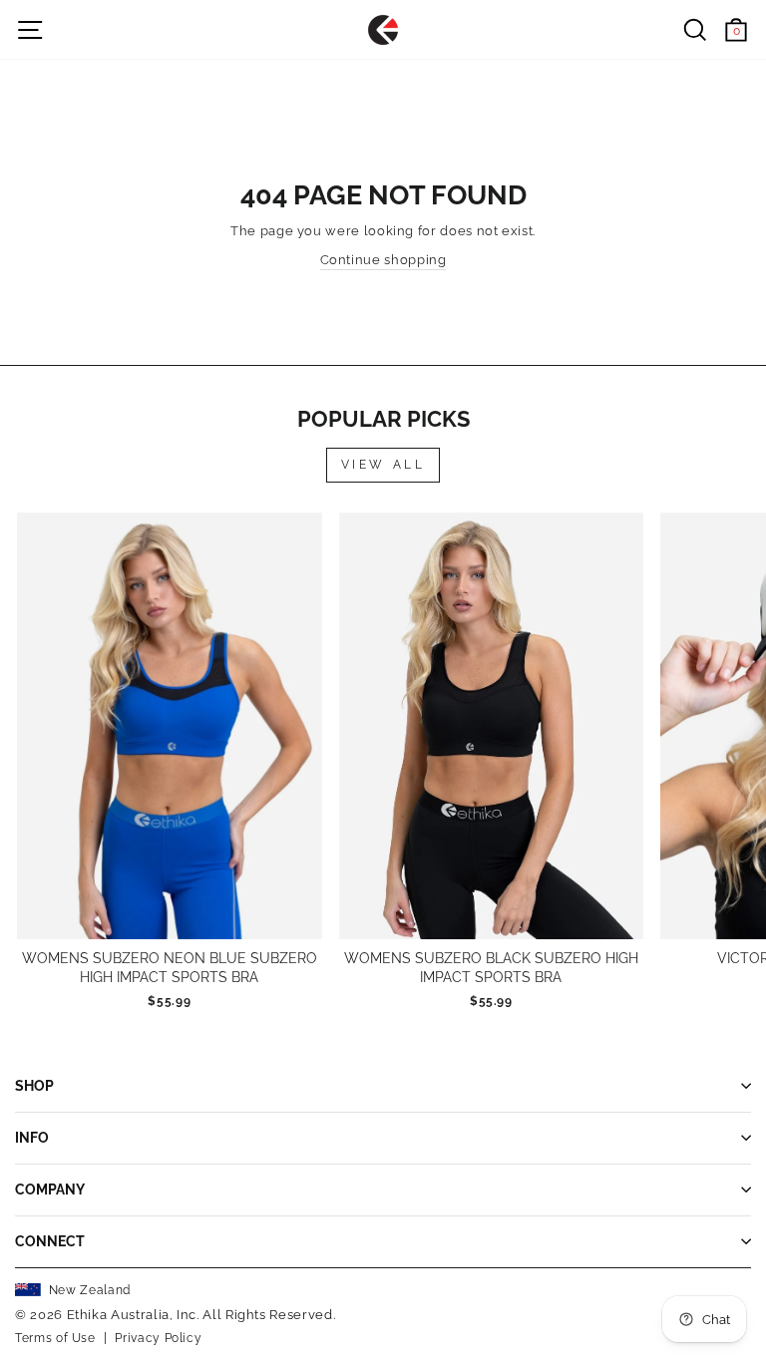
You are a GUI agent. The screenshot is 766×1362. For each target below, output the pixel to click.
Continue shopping (383, 259)
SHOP (34, 1086)
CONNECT (50, 1241)
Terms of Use (55, 1338)
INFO (32, 1138)
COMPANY (50, 1189)
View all (383, 465)
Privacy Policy (158, 1338)
